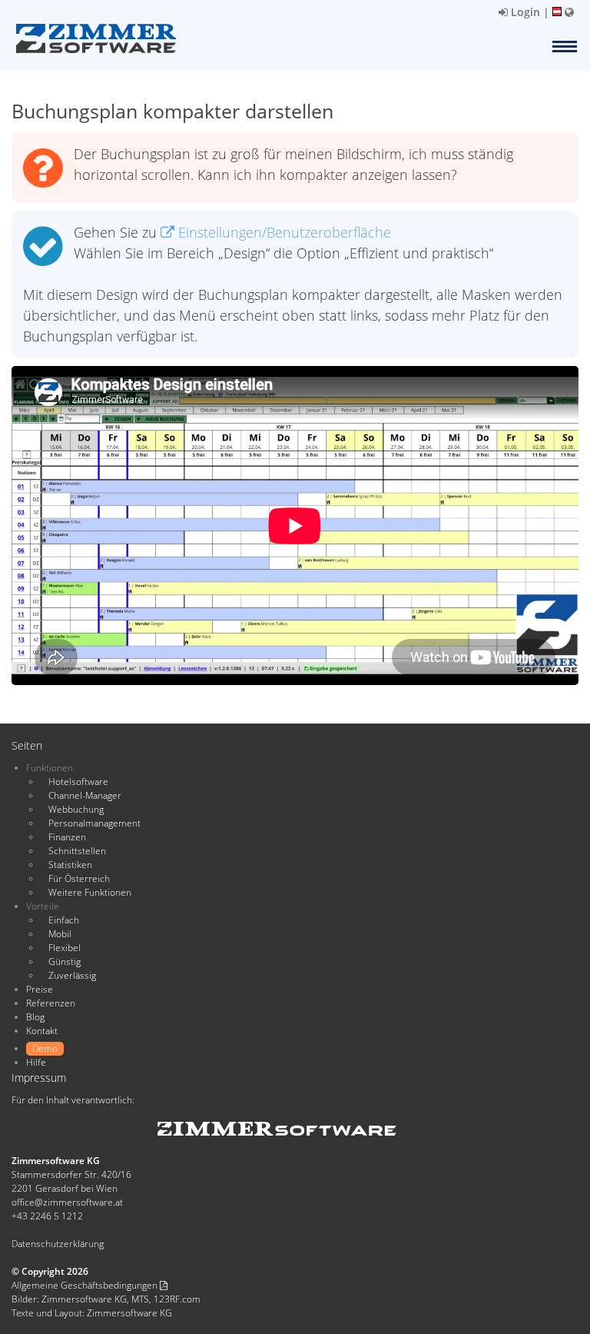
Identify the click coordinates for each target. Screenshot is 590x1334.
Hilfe (36, 1062)
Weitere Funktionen (89, 892)
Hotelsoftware (78, 781)
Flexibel (64, 947)
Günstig (64, 961)
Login (524, 12)
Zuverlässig (72, 975)
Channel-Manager (84, 795)
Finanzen (67, 836)
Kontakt (42, 1030)
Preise (39, 989)
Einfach (63, 919)
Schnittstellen (77, 850)
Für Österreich (79, 878)
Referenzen (50, 1003)
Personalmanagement (94, 823)
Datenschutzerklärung (58, 1243)
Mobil (59, 933)
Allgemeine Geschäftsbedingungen (86, 1285)
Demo (45, 1048)
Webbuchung (76, 809)
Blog (35, 1016)
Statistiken (70, 864)
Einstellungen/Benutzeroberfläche (282, 232)
